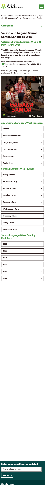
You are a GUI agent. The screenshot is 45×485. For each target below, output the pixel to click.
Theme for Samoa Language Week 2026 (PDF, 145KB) (21, 65)
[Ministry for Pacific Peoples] (11, 7)
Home (3, 16)
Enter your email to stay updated (19, 464)
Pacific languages (36, 16)
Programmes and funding (18, 16)
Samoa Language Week (32, 18)
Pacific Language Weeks (12, 18)
